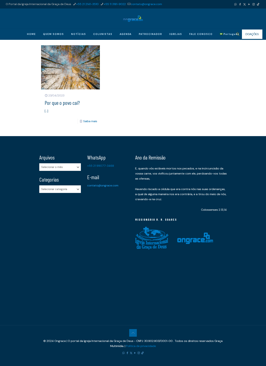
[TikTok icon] (258, 4)
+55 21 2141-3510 (87, 4)
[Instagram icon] (253, 4)
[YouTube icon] (249, 4)
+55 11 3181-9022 (115, 4)
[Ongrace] (133, 19)
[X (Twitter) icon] (244, 4)
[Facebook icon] (240, 4)
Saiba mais (90, 121)
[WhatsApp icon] (235, 4)
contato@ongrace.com (146, 4)
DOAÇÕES (252, 34)
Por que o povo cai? (62, 102)
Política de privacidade (141, 346)
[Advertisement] (61, 252)
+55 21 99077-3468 (100, 166)
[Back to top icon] (133, 333)
